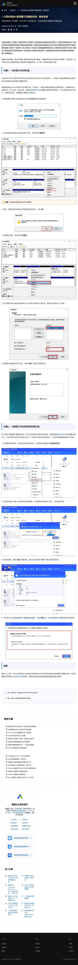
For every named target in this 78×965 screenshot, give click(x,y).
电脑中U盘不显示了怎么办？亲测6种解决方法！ (13, 879)
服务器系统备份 (21, 810)
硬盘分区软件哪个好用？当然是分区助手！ (21, 739)
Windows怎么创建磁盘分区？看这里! (19, 732)
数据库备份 (14, 826)
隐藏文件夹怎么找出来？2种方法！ (29, 878)
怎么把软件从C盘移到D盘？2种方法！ (20, 765)
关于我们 (37, 944)
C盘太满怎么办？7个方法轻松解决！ (19, 756)
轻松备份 (4, 947)
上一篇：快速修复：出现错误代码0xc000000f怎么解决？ (21, 692)
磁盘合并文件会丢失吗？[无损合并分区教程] (22, 726)
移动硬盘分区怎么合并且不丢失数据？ (20, 729)
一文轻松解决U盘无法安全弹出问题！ (13, 912)
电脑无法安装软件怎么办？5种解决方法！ (29, 905)
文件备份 (14, 819)
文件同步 (25, 819)
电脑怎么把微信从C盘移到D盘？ (18, 771)
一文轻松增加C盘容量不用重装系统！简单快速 (34, 10)
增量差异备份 (26, 826)
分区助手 (4, 944)
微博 (71, 947)
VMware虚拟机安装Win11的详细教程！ (29, 887)
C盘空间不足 (17, 676)
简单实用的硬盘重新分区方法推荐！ (19, 742)
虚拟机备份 (14, 829)
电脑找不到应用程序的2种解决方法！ (20, 762)
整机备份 (14, 823)
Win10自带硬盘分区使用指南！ (18, 748)
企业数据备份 (18, 808)
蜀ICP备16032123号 (69, 959)
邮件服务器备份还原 (19, 813)
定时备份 (25, 823)
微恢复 (3, 951)
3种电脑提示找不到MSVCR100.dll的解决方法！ (29, 913)
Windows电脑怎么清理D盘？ (17, 774)
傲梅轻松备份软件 (21, 838)
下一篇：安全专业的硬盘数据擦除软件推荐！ (18, 698)
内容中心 (13, 10)
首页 (5, 10)
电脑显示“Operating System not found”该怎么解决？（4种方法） (13, 889)
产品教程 (37, 951)
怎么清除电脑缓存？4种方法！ (17, 759)
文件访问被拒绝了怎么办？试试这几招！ (13, 905)
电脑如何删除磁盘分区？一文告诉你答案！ (21, 745)
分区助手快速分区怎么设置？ (17, 735)
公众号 (72, 951)
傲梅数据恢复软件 (21, 847)
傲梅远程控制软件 (21, 855)
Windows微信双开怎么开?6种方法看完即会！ (22, 768)
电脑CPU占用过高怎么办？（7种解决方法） (13, 898)
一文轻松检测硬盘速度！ (29, 897)
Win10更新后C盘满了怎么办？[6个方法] (20, 777)
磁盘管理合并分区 (35, 90)
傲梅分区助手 (61, 434)
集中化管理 (25, 829)
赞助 (71, 944)
